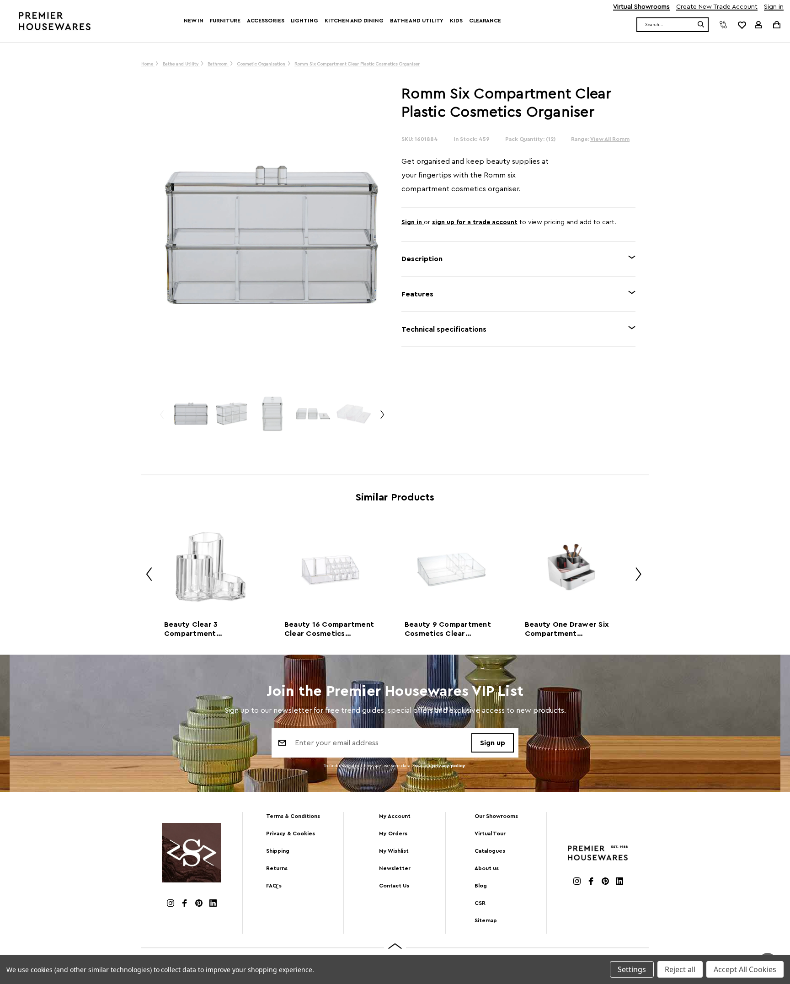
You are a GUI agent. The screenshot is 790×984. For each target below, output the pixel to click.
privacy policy (448, 766)
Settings (632, 969)
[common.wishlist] (741, 24)
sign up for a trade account (475, 222)
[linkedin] (213, 904)
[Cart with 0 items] (776, 24)
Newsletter (395, 868)
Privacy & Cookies (290, 833)
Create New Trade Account (717, 7)
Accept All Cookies (745, 969)
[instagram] (170, 904)
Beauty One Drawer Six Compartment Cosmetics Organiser (567, 629)
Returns (277, 868)
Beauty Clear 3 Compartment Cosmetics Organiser (202, 629)
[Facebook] (184, 904)
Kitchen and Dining (354, 20)
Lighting (304, 20)
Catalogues (490, 851)
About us (487, 868)
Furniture (225, 20)
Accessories (265, 20)
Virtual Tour (490, 833)
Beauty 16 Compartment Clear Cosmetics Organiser (329, 629)
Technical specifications (443, 329)
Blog (481, 885)
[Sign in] (758, 24)
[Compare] (723, 25)
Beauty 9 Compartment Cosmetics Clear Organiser (448, 629)
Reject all (680, 969)
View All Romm (610, 139)
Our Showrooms (496, 816)
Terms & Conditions (293, 816)
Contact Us (394, 885)
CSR (480, 903)
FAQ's (274, 885)
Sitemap (486, 920)
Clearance (485, 20)
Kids (456, 20)
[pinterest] (199, 904)
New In (193, 20)
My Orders (393, 833)
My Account (395, 816)
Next (382, 418)
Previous (161, 418)
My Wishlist (394, 851)
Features (417, 294)
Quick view (210, 567)
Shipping (277, 851)
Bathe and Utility (416, 20)
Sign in (774, 7)
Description (422, 259)
